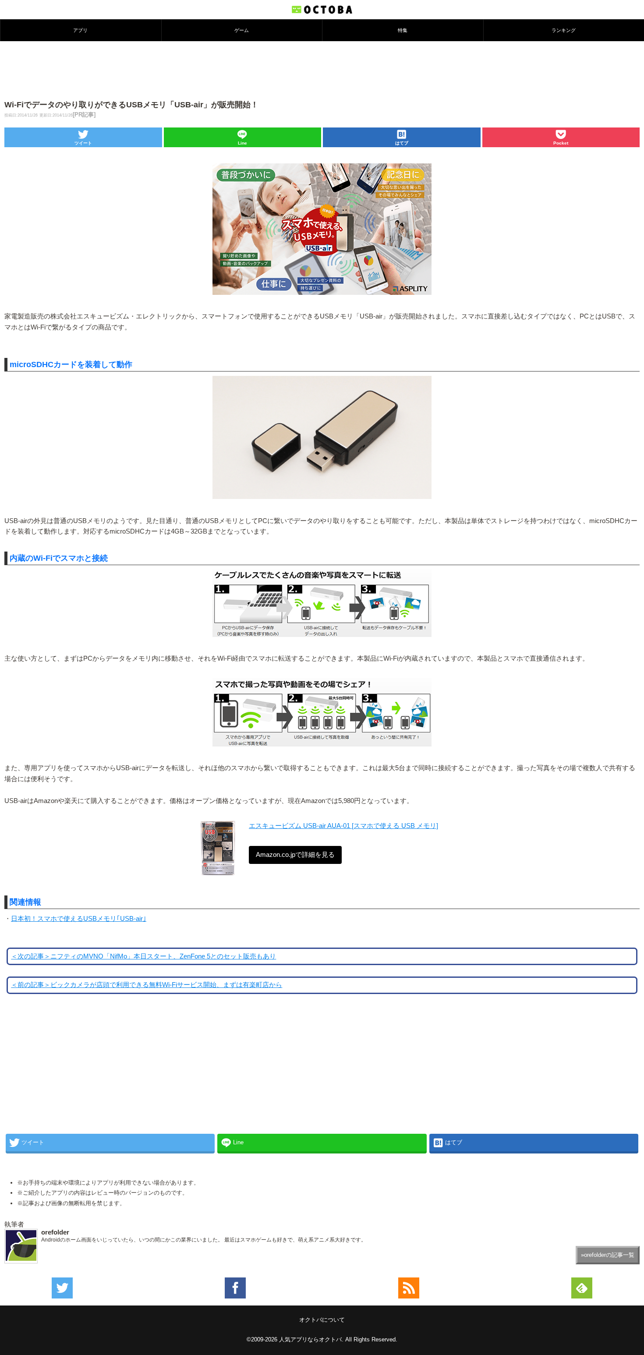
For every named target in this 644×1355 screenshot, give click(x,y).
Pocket (560, 143)
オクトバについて (322, 1319)
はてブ (401, 143)
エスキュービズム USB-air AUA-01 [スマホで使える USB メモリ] (343, 825)
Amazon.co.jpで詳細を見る (295, 854)
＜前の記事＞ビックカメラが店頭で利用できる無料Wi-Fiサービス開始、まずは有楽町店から (146, 984)
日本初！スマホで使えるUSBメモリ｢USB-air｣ (78, 918)
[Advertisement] (322, 70)
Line (242, 143)
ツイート (83, 143)
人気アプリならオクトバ (310, 1339)
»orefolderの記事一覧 (607, 1255)
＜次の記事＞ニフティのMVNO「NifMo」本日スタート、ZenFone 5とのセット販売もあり (143, 956)
